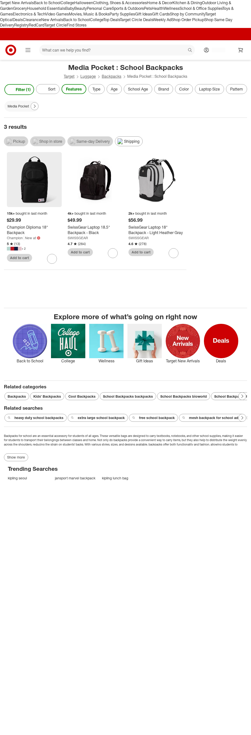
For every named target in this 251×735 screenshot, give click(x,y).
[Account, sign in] (216, 50)
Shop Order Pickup (187, 19)
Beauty (80, 8)
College (67, 2)
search (190, 50)
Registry (21, 25)
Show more (16, 457)
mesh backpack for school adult (215, 418)
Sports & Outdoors (128, 8)
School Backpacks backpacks (128, 396)
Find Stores (77, 25)
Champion (15, 238)
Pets (148, 8)
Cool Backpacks (82, 396)
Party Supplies (122, 14)
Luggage (88, 76)
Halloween (83, 2)
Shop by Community (187, 14)
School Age (138, 89)
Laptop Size (209, 89)
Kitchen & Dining (187, 2)
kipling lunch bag (115, 478)
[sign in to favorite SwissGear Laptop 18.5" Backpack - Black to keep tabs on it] (113, 253)
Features (74, 89)
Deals (18, 19)
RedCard (36, 25)
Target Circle (55, 25)
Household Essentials (46, 8)
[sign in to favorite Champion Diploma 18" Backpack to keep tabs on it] (52, 259)
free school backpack (157, 418)
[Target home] (11, 50)
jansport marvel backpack (75, 478)
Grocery (20, 8)
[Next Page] (242, 89)
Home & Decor (160, 2)
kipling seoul (17, 478)
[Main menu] (28, 50)
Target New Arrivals (17, 2)
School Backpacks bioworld (183, 396)
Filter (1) (23, 89)
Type (96, 89)
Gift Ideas (143, 14)
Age (114, 89)
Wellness (171, 8)
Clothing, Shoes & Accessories (120, 2)
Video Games (57, 14)
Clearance (32, 19)
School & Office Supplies (200, 8)
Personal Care (99, 8)
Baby (69, 8)
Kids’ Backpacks (47, 396)
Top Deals (111, 19)
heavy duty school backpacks (38, 418)
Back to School (47, 2)
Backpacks (111, 76)
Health (157, 8)
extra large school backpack (101, 418)
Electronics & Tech (29, 14)
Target (69, 76)
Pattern (236, 89)
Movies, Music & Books (89, 14)
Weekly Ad (162, 19)
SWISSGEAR (78, 238)
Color (184, 89)
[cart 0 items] (240, 50)
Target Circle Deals (136, 19)
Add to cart (19, 258)
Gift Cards (161, 14)
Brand (163, 89)
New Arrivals (52, 19)
